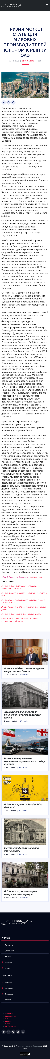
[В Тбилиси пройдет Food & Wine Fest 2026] (25, 788)
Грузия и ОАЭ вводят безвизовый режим (21, 614)
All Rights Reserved (32, 1046)
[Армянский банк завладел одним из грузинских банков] (25, 652)
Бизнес (8, 957)
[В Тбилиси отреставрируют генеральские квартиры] (25, 875)
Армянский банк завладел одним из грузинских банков (24, 670)
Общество (9, 962)
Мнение (8, 1000)
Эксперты (9, 1014)
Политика (9, 945)
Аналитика (9, 988)
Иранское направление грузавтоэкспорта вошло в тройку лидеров (24, 761)
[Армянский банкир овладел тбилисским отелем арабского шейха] (25, 695)
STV (6, 1019)
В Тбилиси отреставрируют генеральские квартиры (20, 893)
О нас (7, 1024)
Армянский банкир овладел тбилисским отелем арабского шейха (22, 714)
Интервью (9, 994)
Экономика (28, 60)
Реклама (8, 1021)
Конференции (10, 1016)
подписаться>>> (37, 577)
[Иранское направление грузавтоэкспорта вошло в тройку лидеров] (25, 742)
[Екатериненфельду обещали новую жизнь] (25, 831)
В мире (8, 968)
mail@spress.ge (12, 1026)
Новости (24, 675)
